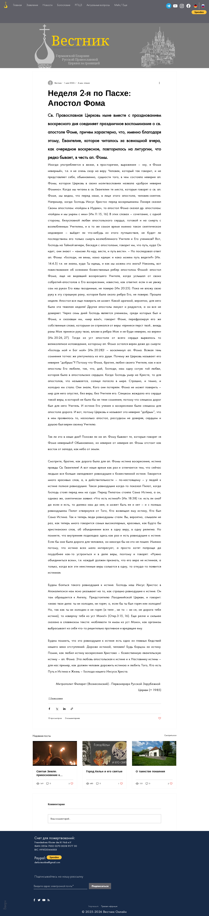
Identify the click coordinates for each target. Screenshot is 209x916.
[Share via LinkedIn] (64, 708)
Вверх (4, 904)
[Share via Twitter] (56, 708)
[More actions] (159, 83)
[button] (199, 12)
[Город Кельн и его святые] (104, 753)
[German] (195, 5)
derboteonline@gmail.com (47, 862)
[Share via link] (71, 708)
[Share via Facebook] (49, 708)
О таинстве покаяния (150, 771)
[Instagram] (182, 6)
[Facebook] (188, 6)
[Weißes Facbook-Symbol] (34, 900)
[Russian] (203, 5)
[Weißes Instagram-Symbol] (48, 900)
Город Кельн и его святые (104, 771)
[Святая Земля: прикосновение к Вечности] (55, 753)
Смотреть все (170, 735)
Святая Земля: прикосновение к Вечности (48, 773)
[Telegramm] (168, 6)
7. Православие (56, 698)
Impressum (93, 906)
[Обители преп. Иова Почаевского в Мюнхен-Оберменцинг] (154, 753)
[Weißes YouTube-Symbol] (44, 900)
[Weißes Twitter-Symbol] (39, 900)
